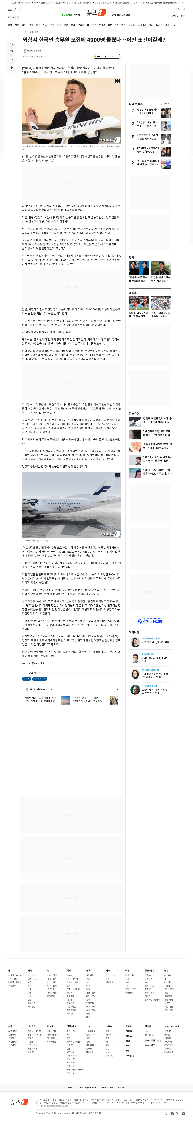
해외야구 (109, 1034)
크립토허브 (66, 14)
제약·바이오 (52, 1034)
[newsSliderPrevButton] (162, 104)
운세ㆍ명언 (71, 1059)
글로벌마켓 (149, 1034)
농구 (107, 1048)
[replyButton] (11, 51)
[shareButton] (11, 43)
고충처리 (121, 1087)
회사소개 (71, 1087)
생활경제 (168, 996)
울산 (88, 1013)
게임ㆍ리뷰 (32, 1048)
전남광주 (90, 1003)
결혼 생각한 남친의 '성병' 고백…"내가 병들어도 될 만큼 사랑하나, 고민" (157, 448)
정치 (10, 970)
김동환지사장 (40, 679)
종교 (69, 1038)
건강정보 (70, 1052)
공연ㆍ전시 (71, 1031)
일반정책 (12, 1034)
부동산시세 (13, 1041)
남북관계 (129, 993)
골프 (107, 1052)
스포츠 (133, 293)
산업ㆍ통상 (52, 982)
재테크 (147, 996)
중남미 (69, 993)
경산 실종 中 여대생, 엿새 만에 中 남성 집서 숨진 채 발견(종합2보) (148, 164)
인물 (30, 999)
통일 (107, 979)
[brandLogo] (96, 12)
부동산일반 (13, 1031)
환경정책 (51, 996)
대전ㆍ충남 (91, 996)
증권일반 (148, 989)
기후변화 (70, 999)
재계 (166, 979)
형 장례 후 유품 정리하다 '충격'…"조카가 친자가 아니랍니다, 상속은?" (157, 422)
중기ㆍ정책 (169, 989)
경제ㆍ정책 (52, 975)
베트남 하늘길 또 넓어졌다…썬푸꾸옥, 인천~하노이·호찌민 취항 (40, 699)
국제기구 (70, 1003)
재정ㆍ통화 (52, 979)
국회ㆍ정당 (13, 979)
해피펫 (77, 14)
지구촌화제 (71, 1010)
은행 (146, 982)
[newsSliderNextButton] (169, 104)
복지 (30, 986)
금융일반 (148, 975)
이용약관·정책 (107, 1087)
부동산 (11, 1026)
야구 (107, 1031)
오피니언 (134, 632)
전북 (88, 999)
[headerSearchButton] (19, 9)
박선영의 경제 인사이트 (151, 638)
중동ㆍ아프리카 (73, 989)
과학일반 (31, 1052)
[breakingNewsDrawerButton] (14, 9)
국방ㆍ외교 (110, 975)
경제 (49, 970)
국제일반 (70, 1013)
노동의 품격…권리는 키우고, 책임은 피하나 (154, 691)
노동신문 (126, 14)
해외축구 (109, 1041)
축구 (107, 1038)
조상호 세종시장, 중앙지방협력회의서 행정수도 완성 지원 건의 (156, 2)
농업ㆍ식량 (52, 993)
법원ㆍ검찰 (32, 979)
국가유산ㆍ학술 (73, 1041)
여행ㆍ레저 (71, 1055)
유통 (166, 993)
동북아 (69, 975)
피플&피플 (71, 1006)
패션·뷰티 (168, 999)
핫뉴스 (133, 413)
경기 (88, 982)
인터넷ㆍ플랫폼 (34, 1031)
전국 (88, 970)
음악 (88, 1041)
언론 (69, 1048)
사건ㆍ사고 (32, 975)
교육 (30, 982)
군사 (127, 979)
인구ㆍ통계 (52, 986)
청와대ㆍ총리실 (14, 975)
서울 (88, 979)
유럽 (69, 986)
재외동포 (109, 982)
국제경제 (70, 996)
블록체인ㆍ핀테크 (152, 999)
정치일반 (12, 986)
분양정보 (12, 1038)
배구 (107, 1045)
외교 (108, 970)
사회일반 (31, 1006)
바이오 (50, 1026)
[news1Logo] (19, 1102)
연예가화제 (91, 1031)
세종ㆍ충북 (91, 993)
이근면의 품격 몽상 (149, 686)
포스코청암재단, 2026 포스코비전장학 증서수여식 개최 (100, 2)
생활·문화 (72, 1026)
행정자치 (90, 975)
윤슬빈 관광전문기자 (36, 50)
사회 (30, 970)
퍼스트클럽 (169, 1052)
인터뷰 (89, 1048)
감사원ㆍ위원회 (14, 982)
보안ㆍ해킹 (32, 1045)
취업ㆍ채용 (169, 1010)
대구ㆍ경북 (91, 1006)
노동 (30, 989)
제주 (88, 1017)
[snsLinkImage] (166, 1113)
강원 (88, 989)
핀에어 (27, 679)
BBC (147, 1031)
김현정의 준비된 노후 (150, 670)
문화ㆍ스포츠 (130, 989)
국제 (69, 970)
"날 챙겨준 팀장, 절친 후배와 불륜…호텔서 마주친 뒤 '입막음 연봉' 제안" (156, 435)
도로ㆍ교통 (71, 1062)
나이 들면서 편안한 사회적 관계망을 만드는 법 (154, 675)
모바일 (30, 1038)
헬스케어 (51, 1038)
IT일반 (30, 1041)
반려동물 (70, 1066)
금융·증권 (150, 970)
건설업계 (12, 1045)
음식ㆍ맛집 (71, 1073)
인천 (88, 986)
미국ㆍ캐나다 (72, 979)
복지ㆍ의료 (52, 1031)
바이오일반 (52, 1041)
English (115, 14)
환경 (30, 993)
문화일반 (70, 1045)
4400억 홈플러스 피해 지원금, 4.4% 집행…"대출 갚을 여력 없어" (43, 2)
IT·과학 (32, 1026)
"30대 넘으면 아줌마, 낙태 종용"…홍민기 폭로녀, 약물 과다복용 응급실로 (157, 473)
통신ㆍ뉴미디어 (34, 1034)
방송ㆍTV (90, 1034)
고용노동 (51, 989)
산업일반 (168, 975)
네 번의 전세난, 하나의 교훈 (155, 642)
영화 (88, 1038)
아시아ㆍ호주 (72, 982)
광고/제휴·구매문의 (88, 1087)
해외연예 (90, 1045)
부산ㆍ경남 (91, 1010)
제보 (183, 9)
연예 (131, 257)
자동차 (167, 986)
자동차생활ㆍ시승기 (75, 1069)
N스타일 (89, 1052)
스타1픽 (167, 1038)
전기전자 (168, 982)
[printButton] (11, 67)
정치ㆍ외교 (130, 975)
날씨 (30, 996)
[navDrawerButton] (10, 9)
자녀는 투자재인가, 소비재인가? (154, 659)
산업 (25, 32)
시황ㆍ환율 (149, 993)
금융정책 (148, 979)
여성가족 (31, 1003)
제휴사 (148, 1026)
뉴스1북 (167, 1048)
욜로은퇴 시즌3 (147, 654)
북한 (127, 970)
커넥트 (177, 9)
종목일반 (109, 1055)
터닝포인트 (169, 1045)
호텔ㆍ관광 (169, 1006)
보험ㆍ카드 (149, 986)
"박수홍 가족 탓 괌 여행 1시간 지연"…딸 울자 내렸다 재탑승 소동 (148, 126)
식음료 (167, 1003)
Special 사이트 (172, 1026)
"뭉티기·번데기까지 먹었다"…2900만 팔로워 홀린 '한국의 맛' (88, 699)
